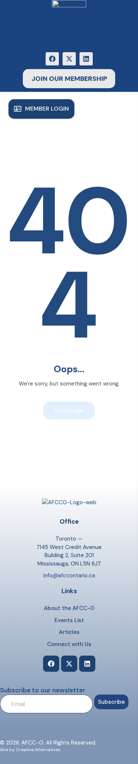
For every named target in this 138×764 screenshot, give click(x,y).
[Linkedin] (86, 58)
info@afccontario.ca (69, 575)
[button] (41, 109)
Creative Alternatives (38, 750)
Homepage (69, 410)
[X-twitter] (69, 58)
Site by (7, 750)
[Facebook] (52, 58)
